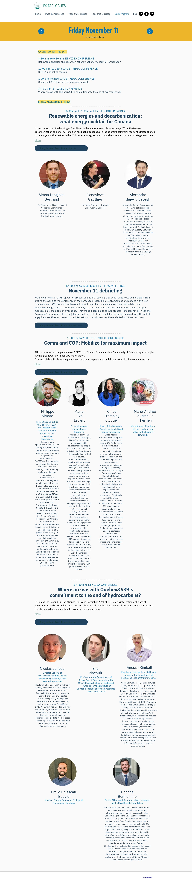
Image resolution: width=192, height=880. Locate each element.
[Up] (41, 31)
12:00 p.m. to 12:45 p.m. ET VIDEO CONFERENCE (68, 68)
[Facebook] (146, 14)
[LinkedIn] (141, 14)
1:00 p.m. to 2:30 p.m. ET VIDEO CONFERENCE (66, 78)
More (38, 140)
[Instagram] (152, 14)
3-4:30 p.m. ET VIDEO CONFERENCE (60, 88)
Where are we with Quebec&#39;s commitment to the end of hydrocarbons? (79, 91)
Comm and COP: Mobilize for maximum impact (63, 82)
